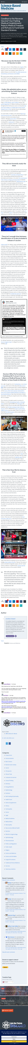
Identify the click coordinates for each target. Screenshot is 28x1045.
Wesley (9, 883)
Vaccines (8, 866)
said (6, 343)
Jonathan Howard (5, 41)
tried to (10, 212)
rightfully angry (18, 457)
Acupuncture (9, 755)
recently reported (21, 565)
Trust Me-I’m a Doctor (7, 1001)
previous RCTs (13, 118)
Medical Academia (10, 818)
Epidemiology (9, 790)
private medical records (9, 562)
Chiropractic (9, 771)
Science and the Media (11, 856)
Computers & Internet (11, 777)
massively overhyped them (17, 174)
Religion (7, 850)
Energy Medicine (10, 787)
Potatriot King (11, 915)
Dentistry (8, 783)
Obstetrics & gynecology (11, 834)
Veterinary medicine (10, 869)
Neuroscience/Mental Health (13, 828)
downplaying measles (15, 402)
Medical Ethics (9, 821)
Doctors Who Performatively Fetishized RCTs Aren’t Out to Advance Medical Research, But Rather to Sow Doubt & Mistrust (13, 392)
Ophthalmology (9, 837)
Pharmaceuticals (10, 840)
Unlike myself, (4, 244)
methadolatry (18, 384)
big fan (22, 67)
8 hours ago (12, 921)
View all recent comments (8, 880)
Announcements (10, 758)
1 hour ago (12, 894)
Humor (7, 812)
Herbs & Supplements (11, 802)
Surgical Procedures (10, 859)
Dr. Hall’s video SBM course (8, 738)
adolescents (11, 122)
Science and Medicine (4, 15)
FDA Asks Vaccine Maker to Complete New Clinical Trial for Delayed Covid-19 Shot (13, 107)
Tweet (2, 46)
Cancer (7, 768)
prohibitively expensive (15, 293)
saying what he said (20, 181)
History (7, 806)
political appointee (5, 104)
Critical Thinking (9, 780)
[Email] (16, 636)
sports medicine (15, 102)
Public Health (9, 847)
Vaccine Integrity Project (6, 342)
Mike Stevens (11, 937)
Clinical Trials (9, 774)
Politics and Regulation (11, 844)
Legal (7, 815)
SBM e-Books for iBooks (11, 733)
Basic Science (9, 761)
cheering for (20, 403)
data (22, 453)
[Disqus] (14, 664)
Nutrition (8, 831)
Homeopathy (9, 809)
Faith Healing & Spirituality (12, 796)
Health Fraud (9, 799)
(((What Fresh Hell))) (13, 926)
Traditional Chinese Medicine (13, 862)
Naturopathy (9, 825)
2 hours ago (12, 911)
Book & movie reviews (11, 764)
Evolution (8, 793)
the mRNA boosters (10, 412)
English (6, 982)
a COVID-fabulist (7, 102)
